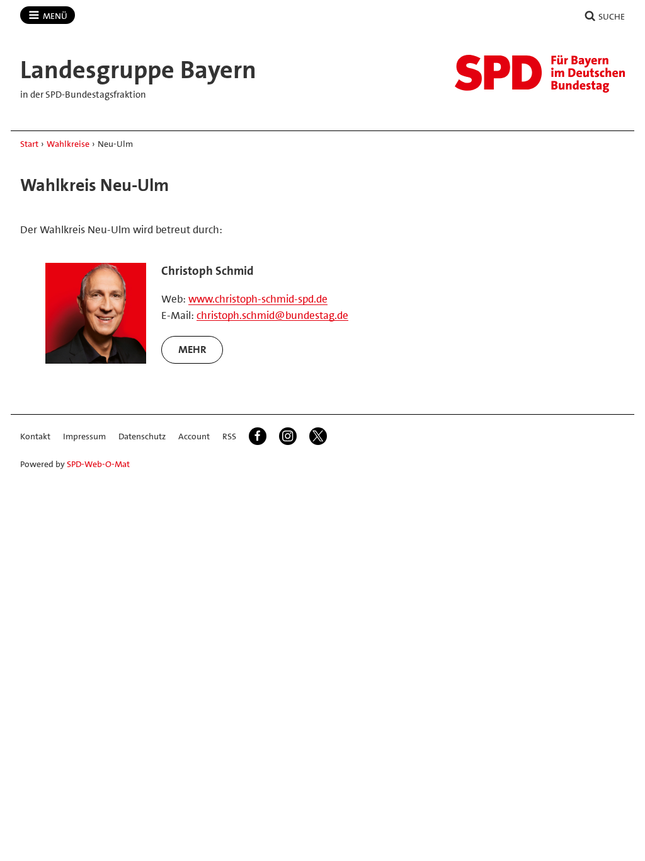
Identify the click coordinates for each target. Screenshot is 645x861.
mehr (192, 349)
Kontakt (35, 436)
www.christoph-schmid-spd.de (258, 299)
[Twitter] (318, 436)
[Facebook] (257, 436)
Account (194, 436)
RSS (229, 436)
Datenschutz (142, 436)
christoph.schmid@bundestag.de (272, 315)
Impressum (84, 436)
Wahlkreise (68, 143)
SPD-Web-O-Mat (98, 464)
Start (29, 143)
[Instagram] (288, 436)
